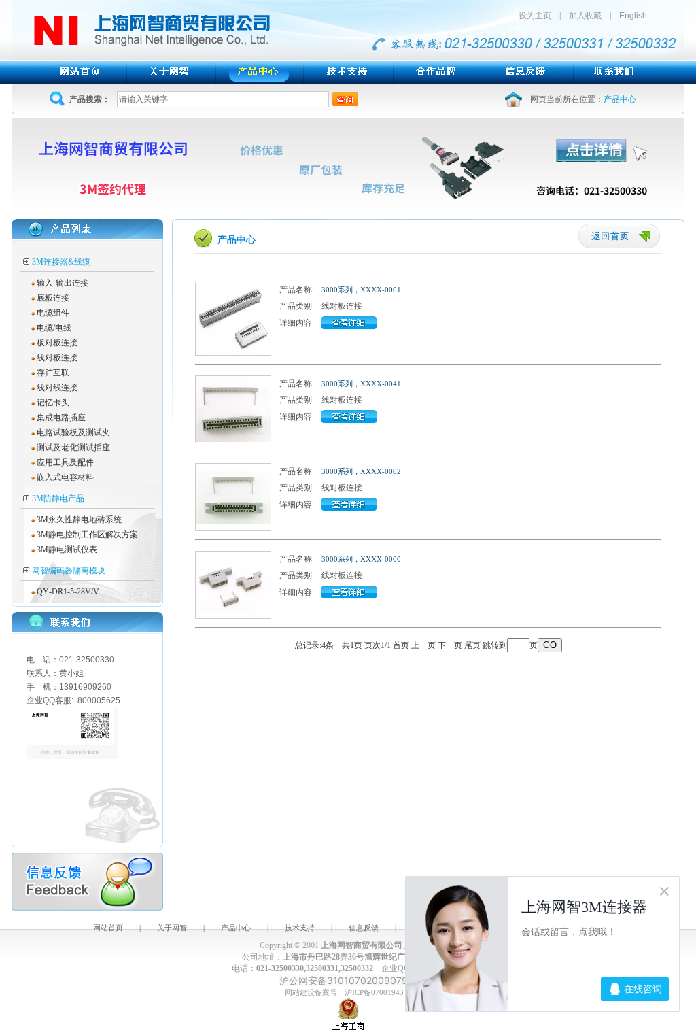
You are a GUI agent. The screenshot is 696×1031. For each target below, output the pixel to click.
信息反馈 (364, 928)
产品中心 (236, 928)
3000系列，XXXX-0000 (361, 559)
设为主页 (539, 15)
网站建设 (300, 992)
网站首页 (108, 928)
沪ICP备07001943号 (378, 992)
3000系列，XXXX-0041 (361, 383)
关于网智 (172, 928)
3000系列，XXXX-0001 (361, 290)
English (633, 15)
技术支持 (300, 928)
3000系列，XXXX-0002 (361, 471)
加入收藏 (585, 15)
